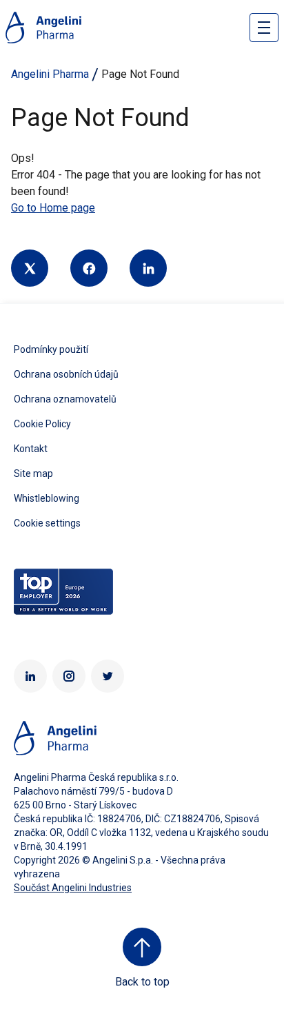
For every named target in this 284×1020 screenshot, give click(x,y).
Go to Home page (53, 207)
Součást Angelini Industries (73, 887)
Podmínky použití (51, 349)
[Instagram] (68, 676)
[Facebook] (89, 268)
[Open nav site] (264, 27)
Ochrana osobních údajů (66, 374)
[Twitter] (29, 268)
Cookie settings (47, 523)
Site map (33, 473)
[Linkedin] (148, 268)
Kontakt (31, 448)
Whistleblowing (46, 498)
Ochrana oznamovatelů (65, 399)
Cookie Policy (42, 423)
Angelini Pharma (50, 74)
